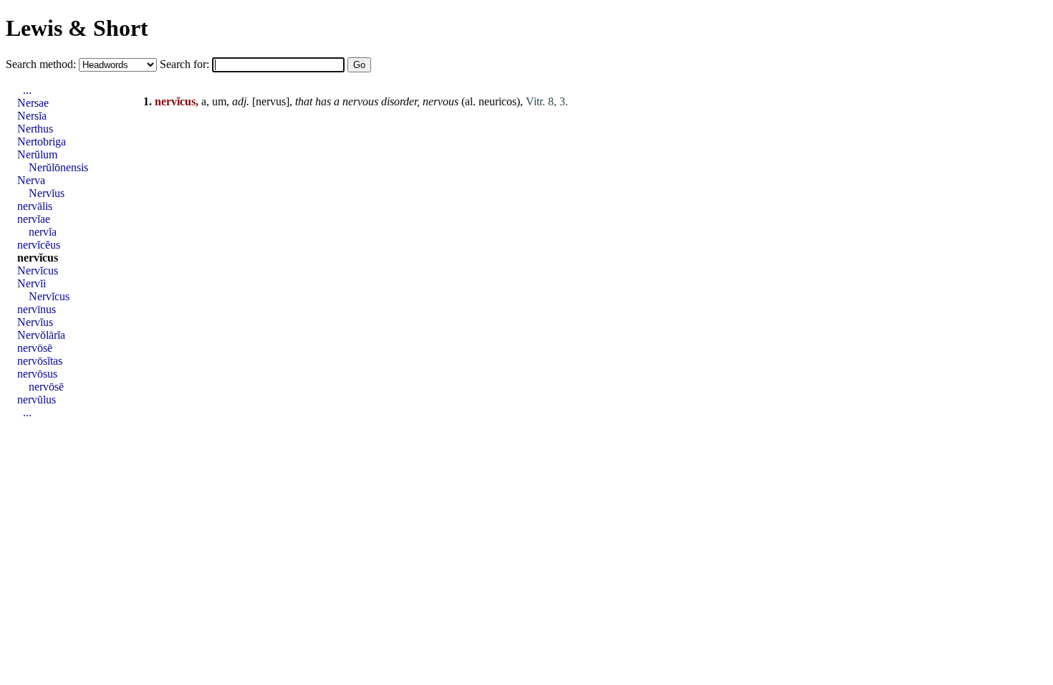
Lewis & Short (77, 28)
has (323, 101)
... (27, 90)
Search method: (42, 64)
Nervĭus (46, 193)
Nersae (33, 103)
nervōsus (37, 374)
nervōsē (34, 348)
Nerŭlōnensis (58, 167)
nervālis (34, 206)
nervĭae (33, 219)
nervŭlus (36, 399)
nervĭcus (37, 258)
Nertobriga (41, 141)
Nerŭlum (37, 154)
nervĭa (43, 232)
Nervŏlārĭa (41, 335)
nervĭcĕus (38, 245)
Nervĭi (31, 283)
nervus (271, 101)
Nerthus (35, 129)
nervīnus (36, 309)
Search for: (186, 64)
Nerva (31, 180)
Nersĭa (32, 116)
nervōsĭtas (39, 361)
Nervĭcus (37, 270)
